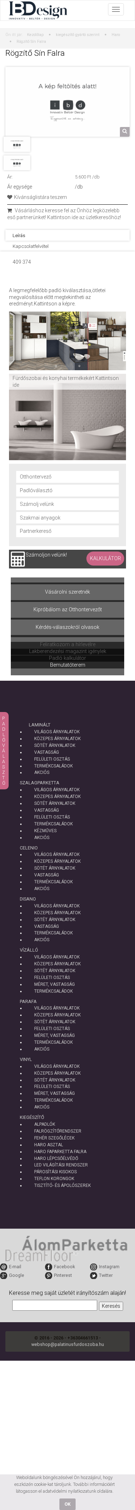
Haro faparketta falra (60, 1151)
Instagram (109, 1266)
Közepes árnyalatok (57, 738)
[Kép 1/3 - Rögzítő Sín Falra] (67, 101)
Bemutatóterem (67, 665)
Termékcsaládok (53, 765)
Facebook (64, 1266)
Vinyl (26, 1059)
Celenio (29, 848)
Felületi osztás (52, 759)
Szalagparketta (39, 782)
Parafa (28, 1001)
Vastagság (46, 752)
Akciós (41, 772)
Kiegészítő (32, 1117)
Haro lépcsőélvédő (56, 1158)
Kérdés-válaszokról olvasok (67, 627)
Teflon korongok (54, 1178)
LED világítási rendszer (61, 1164)
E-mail (15, 1266)
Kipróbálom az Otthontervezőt (67, 610)
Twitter (106, 1275)
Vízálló (29, 950)
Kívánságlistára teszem (40, 197)
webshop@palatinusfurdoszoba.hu (67, 1344)
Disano (28, 899)
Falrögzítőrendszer (57, 1131)
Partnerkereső (35, 531)
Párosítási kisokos (55, 1171)
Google (16, 1275)
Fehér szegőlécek (54, 1138)
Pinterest (63, 1275)
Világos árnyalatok (57, 731)
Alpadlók (44, 1124)
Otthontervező (35, 477)
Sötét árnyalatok (54, 745)
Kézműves (45, 830)
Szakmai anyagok (40, 518)
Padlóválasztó (36, 490)
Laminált (39, 724)
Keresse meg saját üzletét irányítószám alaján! (67, 1293)
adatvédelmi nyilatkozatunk (69, 1491)
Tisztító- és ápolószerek (62, 1185)
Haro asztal (48, 1144)
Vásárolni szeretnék (67, 592)
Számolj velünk (37, 504)
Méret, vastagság (54, 984)
